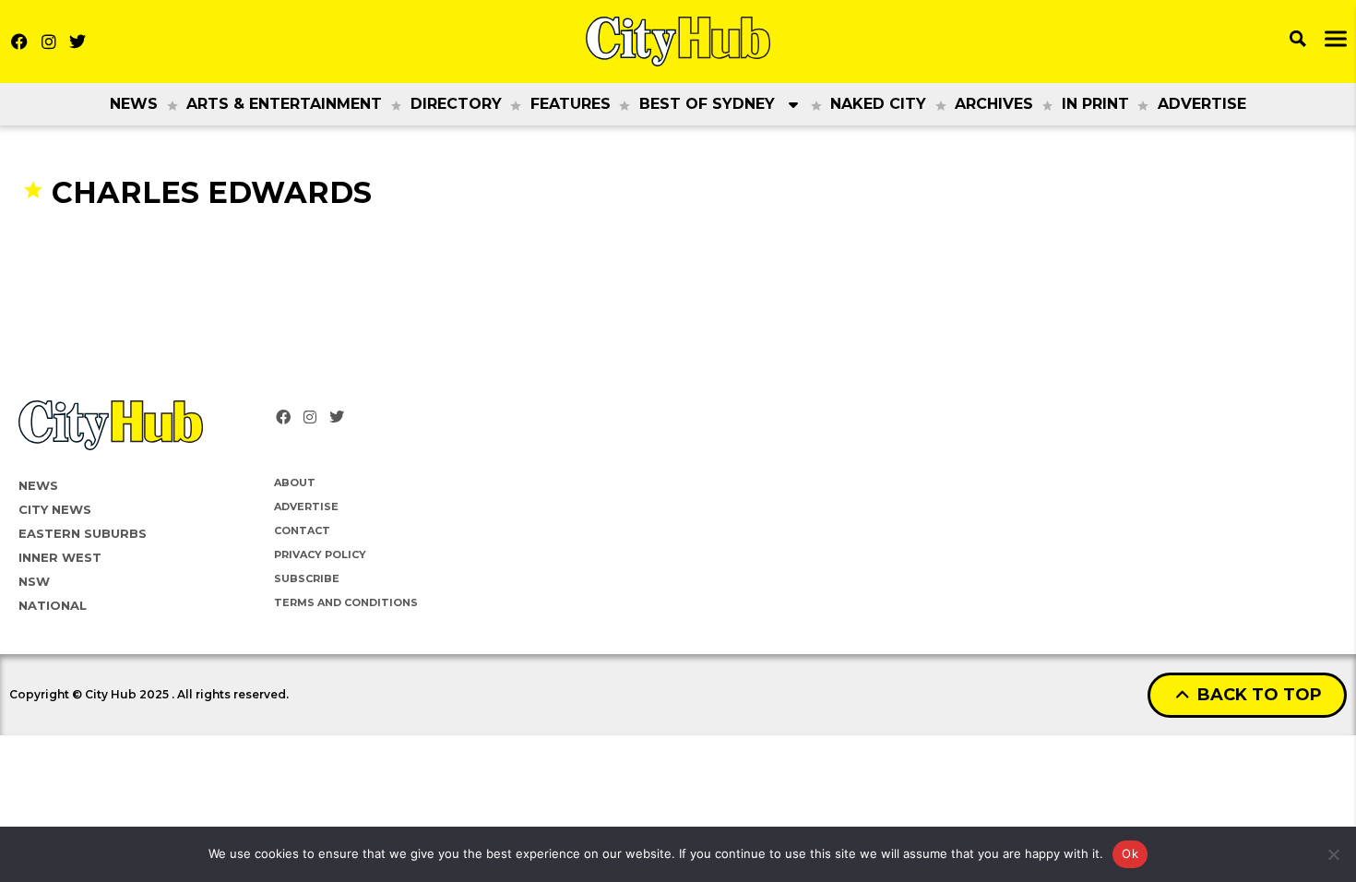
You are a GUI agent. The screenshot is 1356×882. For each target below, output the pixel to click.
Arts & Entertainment (284, 104)
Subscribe (306, 578)
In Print (1095, 104)
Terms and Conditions (346, 602)
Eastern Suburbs (82, 533)
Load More (678, 247)
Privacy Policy (320, 554)
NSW (34, 581)
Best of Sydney (707, 104)
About (294, 482)
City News (54, 509)
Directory (456, 104)
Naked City (878, 104)
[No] (1333, 854)
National (52, 605)
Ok (1130, 853)
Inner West (59, 557)
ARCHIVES (994, 104)
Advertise (1202, 104)
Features (570, 104)
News (134, 104)
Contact (302, 530)
